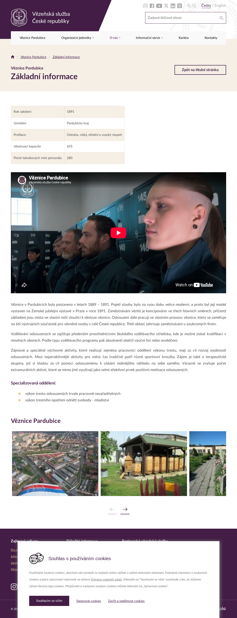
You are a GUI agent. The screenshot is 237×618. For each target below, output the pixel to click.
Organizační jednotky (76, 38)
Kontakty (211, 38)
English (220, 5)
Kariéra (184, 38)
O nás (114, 38)
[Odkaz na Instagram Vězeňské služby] (145, 5)
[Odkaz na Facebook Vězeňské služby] (152, 5)
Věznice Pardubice (32, 38)
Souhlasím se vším (49, 600)
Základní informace (66, 57)
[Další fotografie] (125, 509)
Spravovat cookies (88, 601)
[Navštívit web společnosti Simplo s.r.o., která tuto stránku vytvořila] (220, 609)
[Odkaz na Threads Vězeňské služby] (179, 5)
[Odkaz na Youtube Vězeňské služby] (159, 5)
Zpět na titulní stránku (200, 70)
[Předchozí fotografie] (112, 509)
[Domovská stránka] (12, 57)
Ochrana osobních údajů (106, 579)
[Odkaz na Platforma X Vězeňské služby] (166, 5)
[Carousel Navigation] (118, 509)
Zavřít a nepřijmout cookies (126, 601)
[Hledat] (221, 18)
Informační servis (148, 38)
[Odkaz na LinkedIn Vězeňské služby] (173, 5)
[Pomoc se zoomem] (192, 5)
